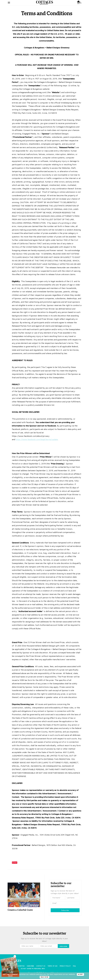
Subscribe (65, 910)
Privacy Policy (65, 966)
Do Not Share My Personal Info (33, 968)
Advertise (20, 966)
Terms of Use (52, 966)
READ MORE (44, 977)
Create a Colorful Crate (20, 910)
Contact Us (40, 966)
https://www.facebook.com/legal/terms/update (37, 439)
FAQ (74, 966)
